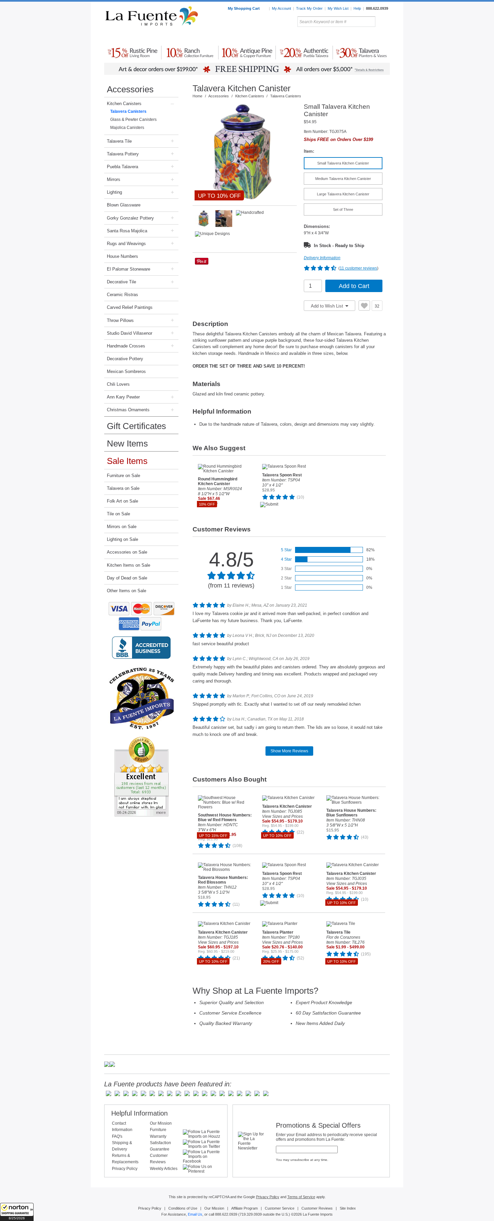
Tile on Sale (118, 513)
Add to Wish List (327, 306)
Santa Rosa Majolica (127, 230)
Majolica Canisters (127, 127)
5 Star (286, 550)
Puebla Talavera (122, 166)
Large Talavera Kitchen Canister (343, 194)
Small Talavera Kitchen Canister (343, 163)
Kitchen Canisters (124, 103)
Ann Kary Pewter (123, 397)
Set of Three (343, 209)
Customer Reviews (317, 1208)
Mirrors (113, 179)
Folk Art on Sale (122, 501)
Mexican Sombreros (126, 371)
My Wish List (338, 8)
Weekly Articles (163, 1168)
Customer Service (279, 1208)
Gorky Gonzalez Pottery (130, 218)
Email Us (195, 1214)
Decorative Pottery (125, 358)
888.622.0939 (377, 8)
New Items (127, 443)
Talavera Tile (119, 141)
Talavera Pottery (297, 37)
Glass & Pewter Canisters (133, 119)
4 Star (286, 559)
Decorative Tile (121, 281)
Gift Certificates (136, 426)
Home (197, 96)
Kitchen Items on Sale (128, 565)
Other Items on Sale (126, 590)
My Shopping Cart (244, 8)
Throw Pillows (120, 320)
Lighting (345, 37)
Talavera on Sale (123, 488)
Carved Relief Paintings (130, 307)
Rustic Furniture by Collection (133, 37)
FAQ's (117, 1136)
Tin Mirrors (321, 37)
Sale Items (374, 37)
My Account (281, 8)
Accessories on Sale (127, 552)
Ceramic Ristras (122, 294)
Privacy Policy (124, 1168)
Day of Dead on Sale (127, 577)
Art (263, 37)
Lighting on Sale (122, 539)
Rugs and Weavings (126, 243)
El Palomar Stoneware (128, 269)
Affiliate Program (244, 1208)
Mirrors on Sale (121, 526)
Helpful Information (139, 1113)
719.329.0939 (251, 1214)
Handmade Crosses (126, 345)
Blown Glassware (123, 204)
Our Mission (161, 1123)
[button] (17, 1212)
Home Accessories (232, 37)
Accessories (130, 89)
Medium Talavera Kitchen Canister (343, 179)
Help (357, 8)
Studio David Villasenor (129, 333)
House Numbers (122, 256)
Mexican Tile (277, 37)
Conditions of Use (182, 1208)
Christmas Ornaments (128, 409)
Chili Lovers (118, 384)
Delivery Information (322, 257)
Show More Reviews (289, 751)
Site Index (348, 1208)
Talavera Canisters (128, 111)
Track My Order (309, 8)
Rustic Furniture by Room (185, 37)
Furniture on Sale (123, 475)
